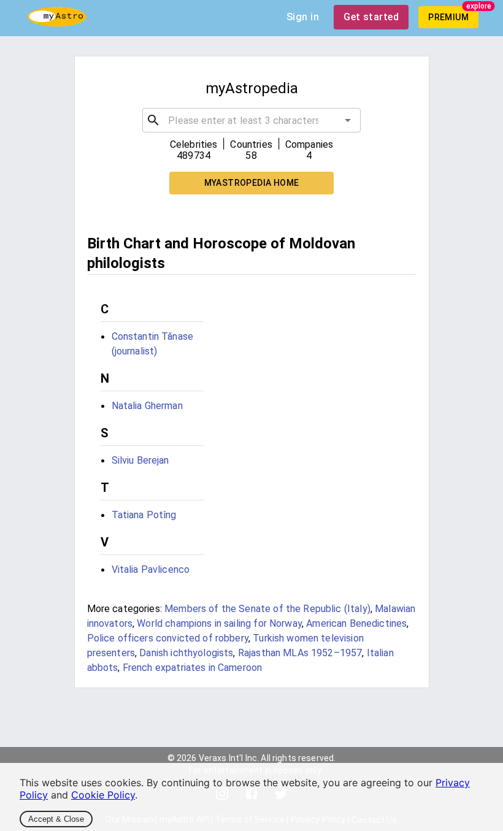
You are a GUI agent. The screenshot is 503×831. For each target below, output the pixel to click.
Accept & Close (56, 819)
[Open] (347, 120)
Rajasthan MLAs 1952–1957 (300, 653)
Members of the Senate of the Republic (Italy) (267, 609)
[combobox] (251, 120)
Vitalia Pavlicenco (151, 569)
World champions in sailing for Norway (219, 623)
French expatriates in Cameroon (193, 667)
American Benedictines (356, 623)
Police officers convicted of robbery (167, 638)
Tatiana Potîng (144, 515)
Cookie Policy (103, 795)
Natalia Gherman (147, 406)
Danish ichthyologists (186, 653)
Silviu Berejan (140, 460)
